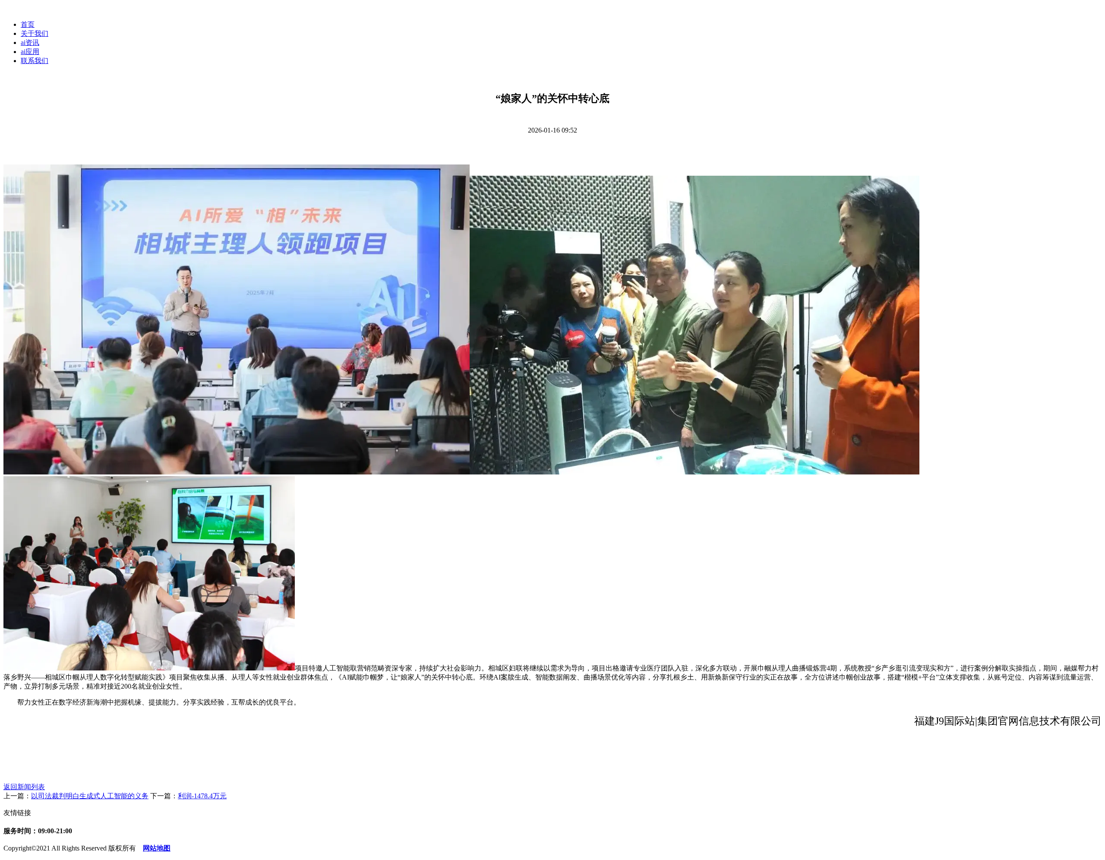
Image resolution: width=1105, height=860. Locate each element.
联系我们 (34, 60)
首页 (28, 24)
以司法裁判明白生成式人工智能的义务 (89, 796)
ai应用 (30, 51)
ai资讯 (30, 42)
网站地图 (156, 848)
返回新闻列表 (24, 786)
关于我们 (34, 33)
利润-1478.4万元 (202, 796)
